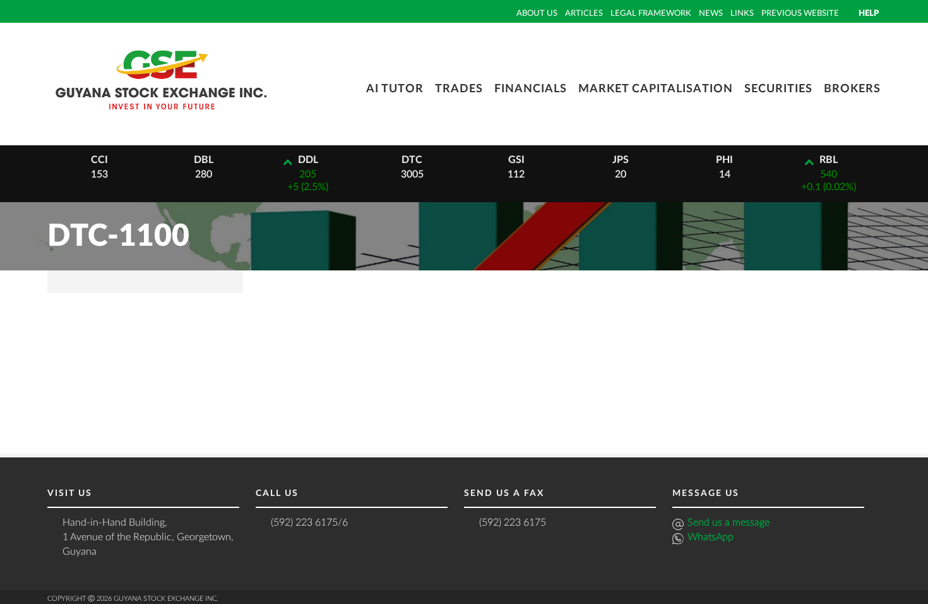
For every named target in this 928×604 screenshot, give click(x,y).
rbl (828, 160)
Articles (584, 13)
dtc (412, 160)
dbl (203, 160)
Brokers (852, 89)
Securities (778, 89)
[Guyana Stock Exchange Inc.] (161, 118)
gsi (516, 160)
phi (724, 160)
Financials (530, 89)
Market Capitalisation (655, 89)
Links (742, 13)
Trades (459, 89)
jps (620, 160)
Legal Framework (650, 13)
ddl (308, 160)
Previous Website (800, 13)
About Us (536, 13)
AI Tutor (395, 89)
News (711, 13)
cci (99, 160)
